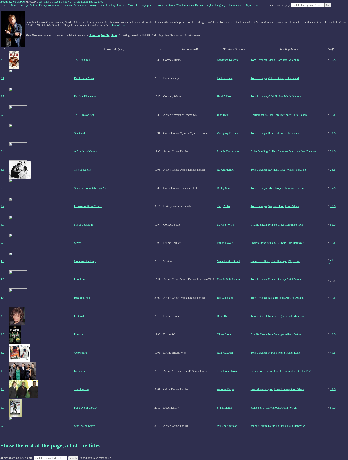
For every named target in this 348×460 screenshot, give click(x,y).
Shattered (79, 133)
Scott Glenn (297, 389)
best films (44, 1)
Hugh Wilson (224, 96)
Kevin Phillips (276, 425)
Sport (249, 5)
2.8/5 (333, 169)
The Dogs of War (84, 114)
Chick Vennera (295, 279)
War (178, 5)
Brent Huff (223, 316)
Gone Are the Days (85, 261)
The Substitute (82, 169)
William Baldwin (276, 242)
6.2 (2, 188)
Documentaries (236, 5)
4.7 (2, 297)
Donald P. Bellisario (228, 279)
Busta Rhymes (276, 297)
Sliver (77, 242)
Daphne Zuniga (277, 279)
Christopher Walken (262, 114)
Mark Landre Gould (228, 261)
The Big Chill (82, 59)
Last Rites (80, 279)
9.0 (2, 370)
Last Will (79, 316)
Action (34, 5)
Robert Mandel (225, 169)
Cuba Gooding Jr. (261, 151)
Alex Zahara (292, 206)
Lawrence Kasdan (227, 59)
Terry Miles (223, 206)
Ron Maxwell (225, 352)
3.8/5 (333, 389)
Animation (80, 5)
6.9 (2, 407)
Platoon (78, 334)
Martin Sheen (275, 352)
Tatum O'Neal (259, 316)
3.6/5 (333, 133)
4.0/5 (333, 334)
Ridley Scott (224, 188)
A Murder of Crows (85, 151)
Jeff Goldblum (291, 59)
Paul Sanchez (224, 78)
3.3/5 (333, 114)
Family (43, 5)
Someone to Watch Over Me (90, 188)
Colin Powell (289, 407)
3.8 (2, 316)
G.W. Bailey (275, 96)
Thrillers (121, 5)
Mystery (110, 5)
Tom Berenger (259, 59)
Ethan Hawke (282, 389)
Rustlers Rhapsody (85, 96)
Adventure (54, 5)
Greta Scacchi (292, 133)
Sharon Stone (258, 242)
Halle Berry (257, 407)
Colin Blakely (299, 114)
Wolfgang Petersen (228, 133)
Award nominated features (88, 1)
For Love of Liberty (85, 407)
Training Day (81, 389)
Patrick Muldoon (294, 316)
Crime (101, 5)
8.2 (2, 352)
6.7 (2, 96)
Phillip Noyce (225, 242)
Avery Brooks (273, 407)
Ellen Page (306, 370)
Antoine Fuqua (225, 389)
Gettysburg (80, 352)
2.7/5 (333, 206)
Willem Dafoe (276, 78)
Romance (67, 5)
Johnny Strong (259, 425)
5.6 (2, 224)
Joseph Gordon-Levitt (286, 370)
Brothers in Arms (84, 78)
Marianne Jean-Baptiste (302, 151)
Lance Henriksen (260, 261)
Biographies (146, 5)
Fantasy (91, 5)
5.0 (2, 242)
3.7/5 (333, 59)
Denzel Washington (262, 389)
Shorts (257, 5)
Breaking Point (82, 297)
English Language (215, 5)
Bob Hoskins (275, 133)
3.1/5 (333, 242)
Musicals (133, 5)
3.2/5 (333, 188)
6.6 (2, 133)
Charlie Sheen (259, 224)
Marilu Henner (292, 96)
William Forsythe (296, 169)
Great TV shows (61, 1)
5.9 (2, 206)
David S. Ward (225, 224)
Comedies (188, 5)
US (264, 5)
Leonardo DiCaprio (262, 370)
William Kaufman (227, 425)
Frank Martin (224, 407)
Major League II (83, 224)
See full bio (118, 25)
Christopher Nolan (227, 370)
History (159, 5)
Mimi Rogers (275, 188)
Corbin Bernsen (294, 224)
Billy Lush (294, 261)
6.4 (2, 151)
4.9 (2, 261)
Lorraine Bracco (294, 188)
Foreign (24, 5)
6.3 (2, 169)
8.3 (2, 334)
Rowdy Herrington (228, 151)
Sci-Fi (14, 5)
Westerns (169, 5)
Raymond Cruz (276, 169)
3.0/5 (333, 407)
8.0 (2, 389)
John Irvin (223, 114)
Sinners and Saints (84, 425)
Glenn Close (275, 59)
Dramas (199, 5)
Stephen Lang (292, 352)
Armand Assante (294, 297)
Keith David (292, 78)
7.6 (2, 59)
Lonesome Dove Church (88, 206)
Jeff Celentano (225, 297)
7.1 (2, 78)
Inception (79, 370)
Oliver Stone (224, 334)
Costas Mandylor (295, 425)
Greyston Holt (276, 206)
